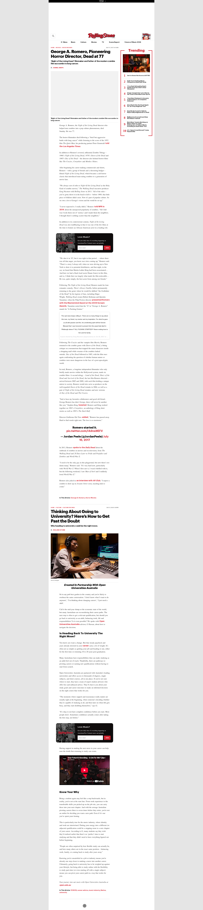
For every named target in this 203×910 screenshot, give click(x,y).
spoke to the (84, 447)
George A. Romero (78, 498)
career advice (82, 890)
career (86, 646)
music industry (94, 890)
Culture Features (69, 507)
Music (73, 42)
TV (103, 42)
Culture (83, 42)
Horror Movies (91, 498)
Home (52, 47)
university (63, 892)
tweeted (82, 405)
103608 (74, 890)
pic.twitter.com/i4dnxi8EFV (84, 431)
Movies (94, 42)
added (85, 417)
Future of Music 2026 (133, 42)
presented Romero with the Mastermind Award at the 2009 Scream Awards (84, 303)
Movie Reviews (67, 47)
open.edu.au (65, 885)
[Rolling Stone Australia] (101, 37)
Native (103, 890)
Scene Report (114, 42)
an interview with (88, 481)
